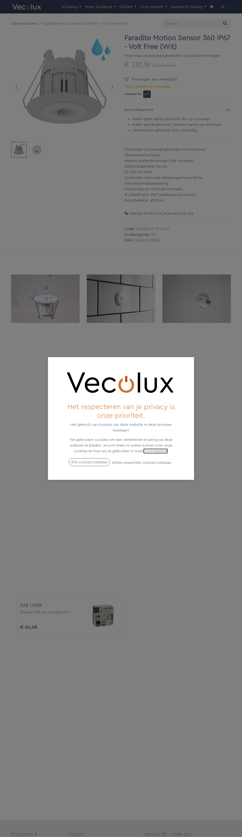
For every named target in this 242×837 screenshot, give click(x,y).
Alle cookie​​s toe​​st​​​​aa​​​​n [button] (89, 462)
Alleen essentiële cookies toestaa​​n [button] (141, 463)
